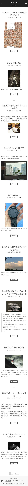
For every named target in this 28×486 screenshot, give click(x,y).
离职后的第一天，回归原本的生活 (14, 394)
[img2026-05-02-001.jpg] (14, 78)
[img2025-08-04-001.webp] (14, 361)
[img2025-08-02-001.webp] (14, 446)
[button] (2, 3)
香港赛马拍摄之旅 (14, 63)
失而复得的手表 (14, 195)
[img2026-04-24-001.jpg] (14, 128)
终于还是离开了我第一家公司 (14, 434)
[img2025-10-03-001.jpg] (14, 264)
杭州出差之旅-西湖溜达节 (14, 148)
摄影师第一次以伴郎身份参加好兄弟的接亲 (14, 248)
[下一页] (18, 473)
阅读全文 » (14, 51)
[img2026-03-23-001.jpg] (14, 170)
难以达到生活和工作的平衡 (14, 348)
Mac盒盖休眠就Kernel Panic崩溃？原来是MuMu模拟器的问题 (14, 292)
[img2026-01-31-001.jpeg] (14, 215)
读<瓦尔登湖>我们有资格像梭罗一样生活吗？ (14, 14)
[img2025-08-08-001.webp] (14, 306)
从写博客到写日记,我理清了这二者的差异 (14, 107)
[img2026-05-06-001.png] (14, 35)
